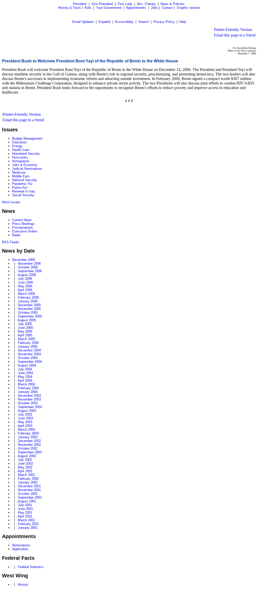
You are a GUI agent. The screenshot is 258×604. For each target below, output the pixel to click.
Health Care (20, 150)
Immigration (20, 161)
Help (182, 22)
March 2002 (26, 475)
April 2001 (25, 516)
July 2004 (25, 369)
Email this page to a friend (234, 35)
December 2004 (29, 350)
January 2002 (28, 482)
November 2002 (29, 445)
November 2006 (29, 263)
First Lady (125, 4)
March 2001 (26, 520)
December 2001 (29, 486)
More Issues (11, 202)
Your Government (108, 8)
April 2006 (25, 290)
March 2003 (26, 429)
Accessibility (124, 22)
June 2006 (25, 282)
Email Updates (83, 22)
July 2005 (25, 324)
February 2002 (28, 478)
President (80, 4)
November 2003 (29, 399)
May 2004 (25, 377)
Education (19, 142)
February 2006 (28, 297)
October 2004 (28, 358)
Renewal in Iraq (23, 191)
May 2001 (25, 512)
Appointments (136, 8)
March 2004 (26, 384)
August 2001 (27, 501)
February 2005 (28, 343)
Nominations (21, 545)
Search (143, 22)
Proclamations (22, 227)
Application (20, 549)
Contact (167, 8)
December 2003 (29, 395)
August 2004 (27, 365)
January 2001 (28, 528)
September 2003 (30, 407)
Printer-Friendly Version (233, 29)
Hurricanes (20, 157)
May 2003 (25, 422)
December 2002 (29, 441)
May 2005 (25, 331)
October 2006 (28, 267)
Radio (16, 235)
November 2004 (29, 354)
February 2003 (28, 433)
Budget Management (27, 138)
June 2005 (25, 328)
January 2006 (28, 301)
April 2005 (25, 335)
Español (104, 22)
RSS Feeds (10, 242)
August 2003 (27, 411)
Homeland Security (26, 153)
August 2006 (27, 275)
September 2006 (30, 271)
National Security (24, 180)
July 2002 (25, 460)
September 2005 (30, 316)
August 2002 (27, 456)
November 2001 (29, 490)
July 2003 (25, 414)
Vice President (102, 4)
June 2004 (25, 373)
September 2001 (30, 497)
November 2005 (29, 309)
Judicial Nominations (27, 169)
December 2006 (23, 260)
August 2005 (27, 320)
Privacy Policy (164, 22)
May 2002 (25, 467)
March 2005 (26, 339)
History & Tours (69, 8)
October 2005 (28, 312)
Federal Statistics (31, 567)
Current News (22, 220)
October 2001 (28, 494)
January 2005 (28, 346)
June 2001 (25, 509)
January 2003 (28, 437)
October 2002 (28, 448)
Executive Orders (25, 231)
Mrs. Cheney (146, 4)
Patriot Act (19, 187)
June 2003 (25, 418)
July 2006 (25, 278)
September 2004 (30, 362)
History (23, 584)
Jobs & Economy (24, 165)
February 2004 (28, 388)
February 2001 (28, 524)
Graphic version (188, 8)
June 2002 (25, 463)
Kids (88, 8)
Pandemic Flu (22, 184)
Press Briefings (23, 224)
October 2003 (28, 403)
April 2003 (25, 426)
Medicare (18, 172)
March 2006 (26, 294)
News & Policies (172, 4)
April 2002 (25, 471)
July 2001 (25, 505)
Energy (17, 146)
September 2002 (30, 452)
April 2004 (25, 380)
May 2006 (25, 286)
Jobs (154, 8)
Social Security (23, 195)
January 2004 (28, 392)
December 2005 (29, 305)
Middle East (20, 176)
